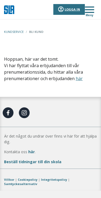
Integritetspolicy (54, 179)
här (79, 78)
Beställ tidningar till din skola (32, 161)
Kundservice (14, 32)
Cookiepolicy (27, 179)
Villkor (9, 179)
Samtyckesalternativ (20, 184)
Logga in (72, 9)
